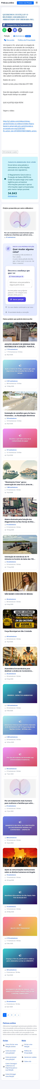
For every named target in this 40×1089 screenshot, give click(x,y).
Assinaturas (22, 36)
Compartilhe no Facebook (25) (19, 25)
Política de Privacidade (26, 40)
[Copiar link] (20, 30)
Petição (7, 36)
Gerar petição (18, 299)
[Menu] (37, 3)
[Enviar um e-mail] (15, 30)
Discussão (10, 40)
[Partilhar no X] (9, 30)
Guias (5, 1040)
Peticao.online (7, 3)
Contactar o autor (11, 152)
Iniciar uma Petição (25, 3)
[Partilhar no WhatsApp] (4, 30)
